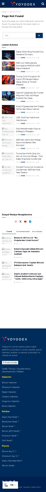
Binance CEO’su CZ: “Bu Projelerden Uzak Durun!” (26, 239)
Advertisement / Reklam (13, 371)
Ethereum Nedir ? (10, 436)
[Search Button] (39, 35)
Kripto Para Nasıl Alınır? (12, 461)
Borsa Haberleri (9, 406)
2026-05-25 (31, 58)
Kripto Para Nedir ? (10, 417)
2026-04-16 (31, 148)
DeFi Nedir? (7, 440)
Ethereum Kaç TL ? (10, 456)
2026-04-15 (31, 162)
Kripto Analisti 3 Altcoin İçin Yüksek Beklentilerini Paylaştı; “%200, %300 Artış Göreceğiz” (28, 276)
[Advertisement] (23, 304)
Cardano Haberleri (10, 397)
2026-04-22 (31, 123)
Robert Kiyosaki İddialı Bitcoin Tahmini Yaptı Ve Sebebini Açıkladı (28, 251)
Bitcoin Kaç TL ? (9, 451)
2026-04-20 (31, 135)
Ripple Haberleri (9, 392)
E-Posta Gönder (10, 362)
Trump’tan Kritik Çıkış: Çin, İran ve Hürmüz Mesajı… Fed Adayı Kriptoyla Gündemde (29, 156)
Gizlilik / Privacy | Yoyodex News (16, 369)
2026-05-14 (31, 71)
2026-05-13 (31, 88)
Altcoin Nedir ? (8, 426)
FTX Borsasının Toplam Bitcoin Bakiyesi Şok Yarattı (29, 263)
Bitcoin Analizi (8, 465)
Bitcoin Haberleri (9, 382)
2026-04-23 (31, 112)
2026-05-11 (31, 101)
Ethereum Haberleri (11, 387)
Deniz (23, 58)
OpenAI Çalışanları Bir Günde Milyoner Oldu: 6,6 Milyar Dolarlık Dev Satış (29, 95)
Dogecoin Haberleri (10, 401)
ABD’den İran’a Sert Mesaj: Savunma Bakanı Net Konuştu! (28, 142)
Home (4, 12)
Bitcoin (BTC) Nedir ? (11, 431)
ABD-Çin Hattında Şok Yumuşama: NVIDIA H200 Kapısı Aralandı (28, 66)
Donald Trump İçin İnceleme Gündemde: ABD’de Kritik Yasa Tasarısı (29, 170)
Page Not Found (14, 12)
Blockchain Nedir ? (10, 422)
